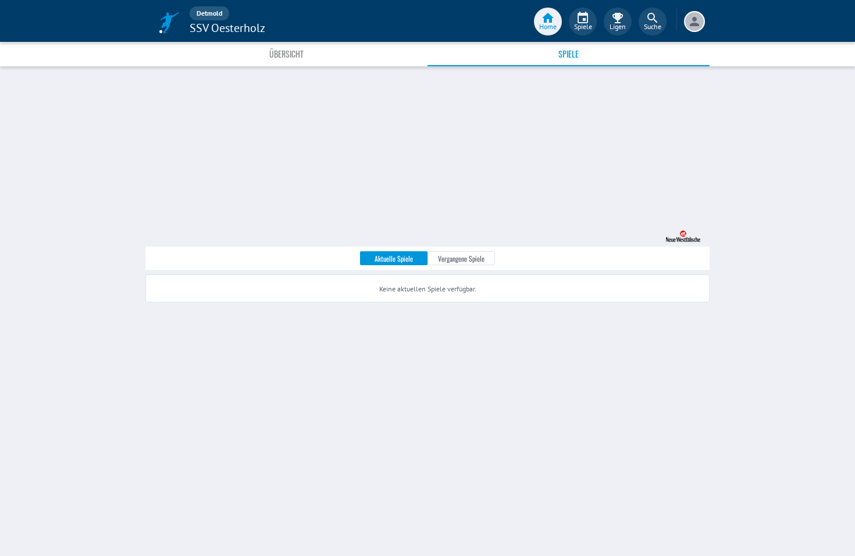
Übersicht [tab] (286, 54)
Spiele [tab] (568, 54)
